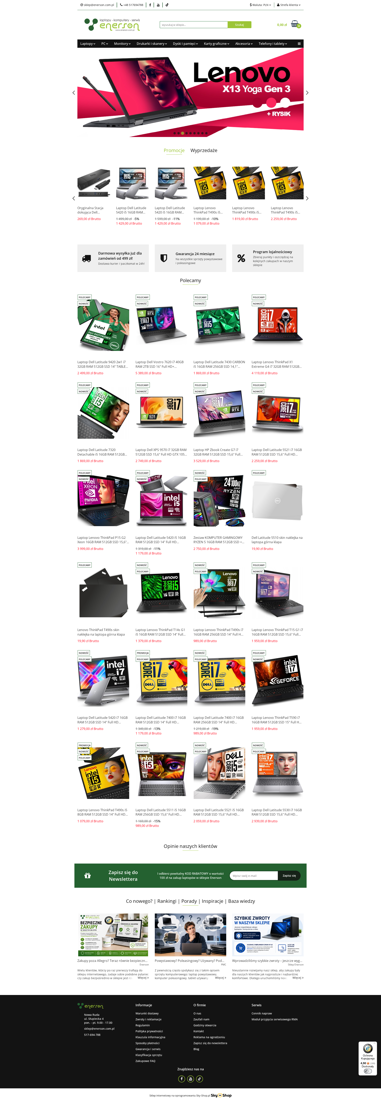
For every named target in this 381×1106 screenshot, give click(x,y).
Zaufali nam (201, 1019)
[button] (144, 1005)
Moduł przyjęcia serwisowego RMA (275, 1019)
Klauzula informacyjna (150, 1037)
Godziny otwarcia (204, 1025)
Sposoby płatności (148, 1043)
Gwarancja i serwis (148, 1049)
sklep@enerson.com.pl (99, 1028)
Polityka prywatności (149, 1031)
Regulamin (143, 1025)
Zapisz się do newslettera (210, 1043)
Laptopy (86, 43)
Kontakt (198, 1031)
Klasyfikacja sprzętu (149, 1055)
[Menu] (374, 1044)
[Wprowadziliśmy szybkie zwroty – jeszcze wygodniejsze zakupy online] (268, 935)
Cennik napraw (262, 1013)
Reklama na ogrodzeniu (209, 1037)
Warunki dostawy (147, 1013)
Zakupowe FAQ (145, 1061)
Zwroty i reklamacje (149, 1019)
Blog (196, 1049)
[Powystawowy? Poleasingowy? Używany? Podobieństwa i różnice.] (190, 935)
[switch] (368, 1071)
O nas (197, 1013)
